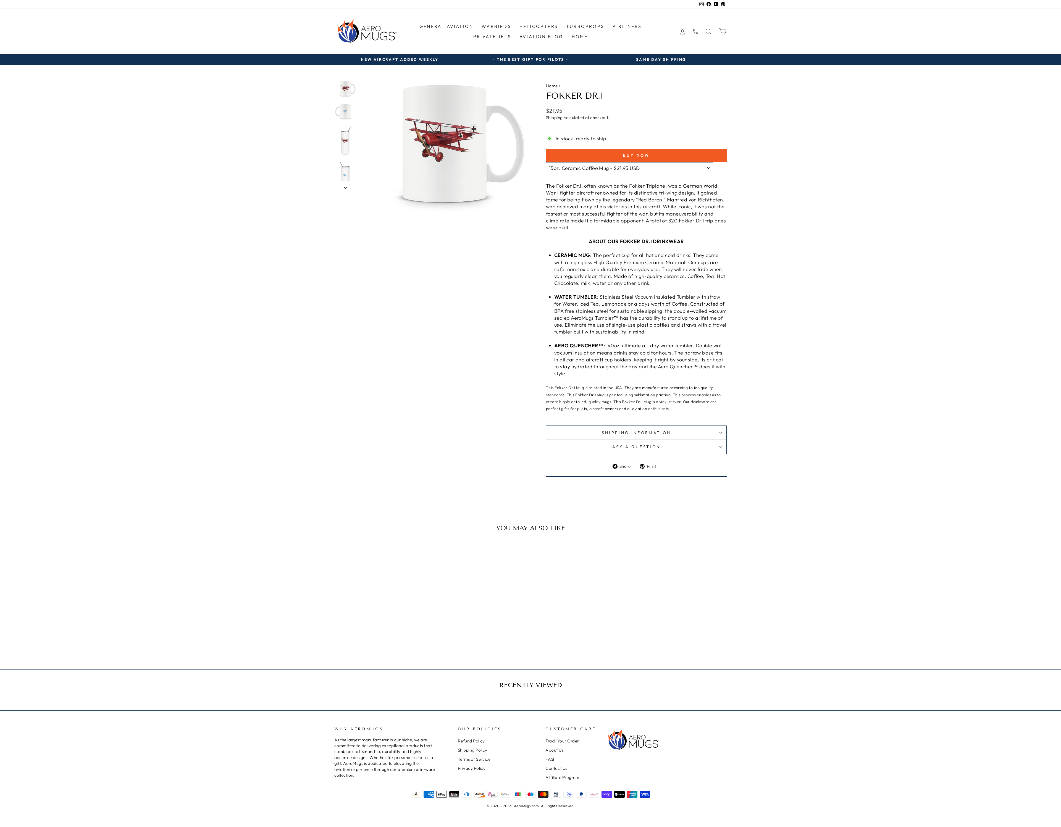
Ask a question (636, 446)
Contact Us (556, 768)
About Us (554, 750)
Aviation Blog (541, 36)
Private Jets (492, 36)
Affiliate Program (562, 777)
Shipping (554, 117)
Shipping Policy (472, 750)
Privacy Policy (471, 768)
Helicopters (538, 26)
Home (580, 36)
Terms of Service (474, 759)
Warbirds (496, 26)
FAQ (549, 759)
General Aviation (446, 26)
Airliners (627, 26)
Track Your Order (562, 741)
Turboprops (585, 26)
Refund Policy (471, 741)
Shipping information (636, 432)
